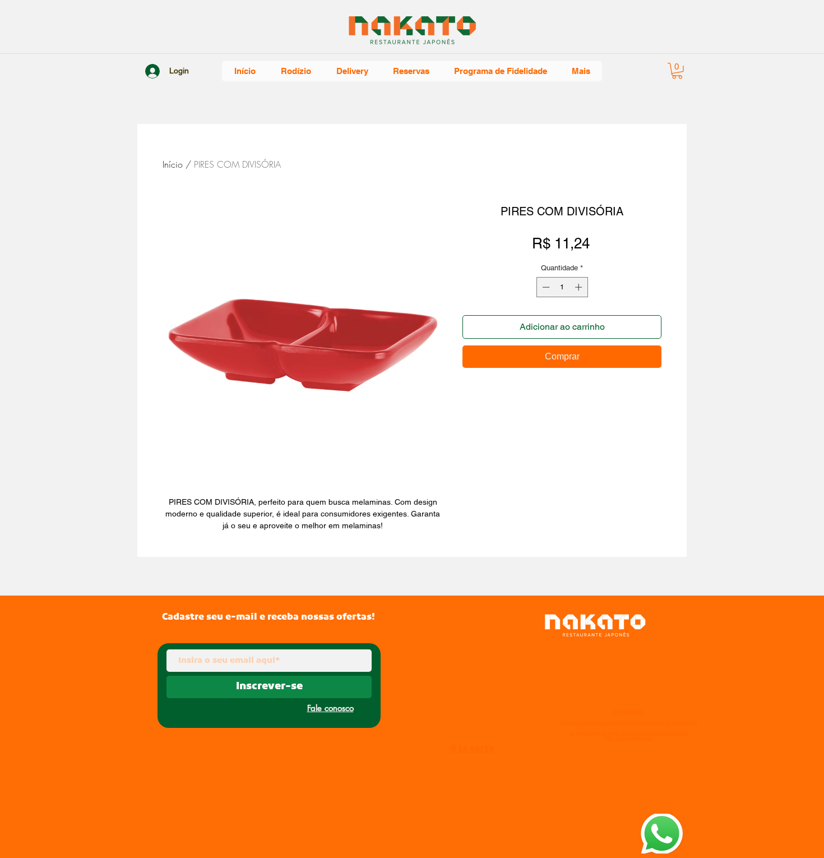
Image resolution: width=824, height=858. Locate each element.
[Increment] (579, 287)
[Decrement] (545, 287)
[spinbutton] (562, 287)
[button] (677, 71)
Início (173, 164)
